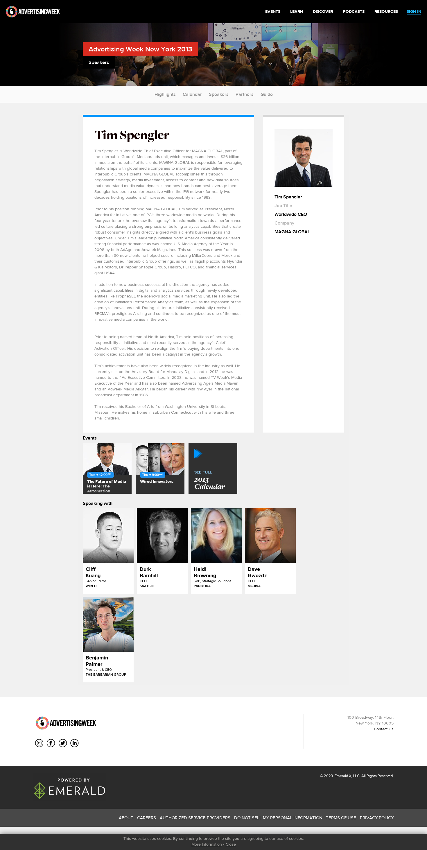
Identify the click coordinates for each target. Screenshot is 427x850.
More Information (206, 844)
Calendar (192, 94)
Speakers (219, 94)
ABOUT (126, 817)
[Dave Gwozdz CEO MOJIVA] (270, 535)
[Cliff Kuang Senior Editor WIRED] (108, 535)
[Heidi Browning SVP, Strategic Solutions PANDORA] (216, 535)
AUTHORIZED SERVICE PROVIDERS (195, 817)
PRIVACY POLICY (377, 817)
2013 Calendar (209, 480)
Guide (267, 94)
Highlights (165, 94)
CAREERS (146, 817)
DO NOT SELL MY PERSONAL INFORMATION (278, 817)
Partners (245, 94)
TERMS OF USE (341, 817)
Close (231, 844)
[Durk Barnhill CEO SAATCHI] (162, 535)
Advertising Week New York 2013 (140, 49)
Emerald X (342, 776)
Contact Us (384, 729)
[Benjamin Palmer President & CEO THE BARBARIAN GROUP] (108, 624)
